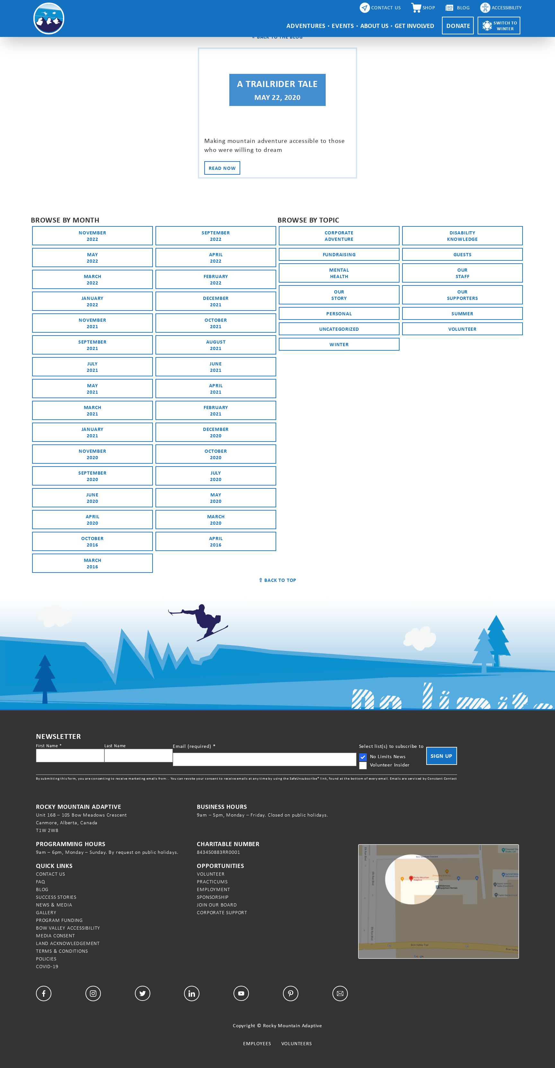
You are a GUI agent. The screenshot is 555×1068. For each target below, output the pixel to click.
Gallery (46, 912)
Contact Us (50, 874)
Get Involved (414, 25)
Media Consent (55, 935)
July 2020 (215, 476)
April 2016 (216, 541)
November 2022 (92, 235)
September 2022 (216, 235)
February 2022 (216, 279)
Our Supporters (462, 295)
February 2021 (216, 410)
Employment (213, 889)
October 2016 (92, 541)
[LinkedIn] (191, 993)
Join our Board (217, 905)
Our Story (339, 295)
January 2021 (93, 432)
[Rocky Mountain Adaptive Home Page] (48, 18)
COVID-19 (47, 966)
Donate (458, 25)
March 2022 (92, 279)
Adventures (305, 25)
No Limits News (388, 756)
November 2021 (92, 323)
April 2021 (216, 388)
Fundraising (339, 254)
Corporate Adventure (339, 235)
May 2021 (92, 388)
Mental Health (339, 273)
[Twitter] (142, 993)
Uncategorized (339, 328)
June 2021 (216, 366)
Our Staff (463, 273)
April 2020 (93, 519)
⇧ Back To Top (277, 579)
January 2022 (93, 301)
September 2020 (92, 476)
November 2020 (92, 454)
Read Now (222, 167)
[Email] (340, 993)
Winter (339, 344)
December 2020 (216, 432)
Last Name (115, 745)
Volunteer (462, 328)
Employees (257, 1043)
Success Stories (56, 897)
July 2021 (92, 366)
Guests (463, 254)
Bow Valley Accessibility (68, 928)
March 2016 (92, 563)
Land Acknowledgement (68, 943)
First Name (49, 745)
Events (343, 25)
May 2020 (215, 497)
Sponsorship (213, 897)
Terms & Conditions (62, 951)
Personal (339, 313)
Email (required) (194, 746)
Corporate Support (222, 912)
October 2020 (216, 454)
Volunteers (296, 1043)
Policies (46, 959)
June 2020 (92, 497)
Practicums (212, 882)
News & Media (54, 905)
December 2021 (216, 301)
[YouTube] (241, 993)
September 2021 (92, 345)
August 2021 (216, 345)
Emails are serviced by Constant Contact (423, 778)
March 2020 (216, 519)
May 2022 (92, 257)
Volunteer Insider (390, 764)
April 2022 (216, 257)
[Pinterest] (290, 993)
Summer (462, 313)
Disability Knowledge (462, 235)
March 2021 (92, 410)
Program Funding (59, 920)
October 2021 (216, 323)
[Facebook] (43, 993)
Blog (42, 889)
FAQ (40, 882)
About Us (374, 25)
